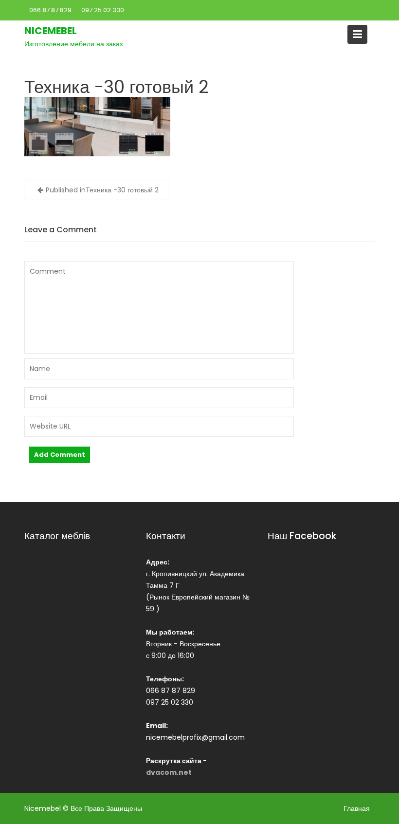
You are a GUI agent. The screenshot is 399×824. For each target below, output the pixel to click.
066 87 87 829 (50, 10)
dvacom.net (169, 772)
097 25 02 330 (102, 10)
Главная (357, 808)
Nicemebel (50, 30)
